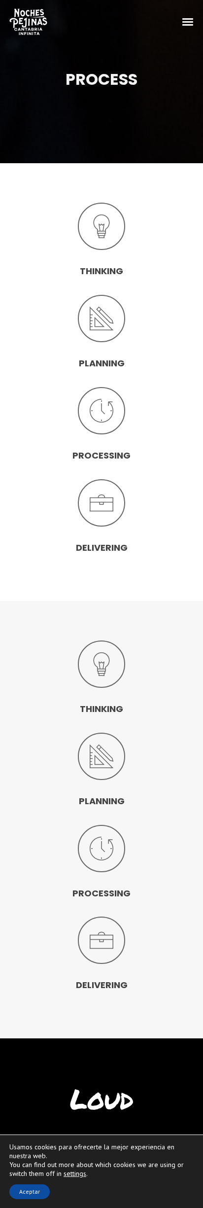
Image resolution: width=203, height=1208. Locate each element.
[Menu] (188, 21)
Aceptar (29, 1191)
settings (75, 1173)
